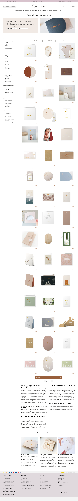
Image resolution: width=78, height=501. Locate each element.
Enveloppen (7, 88)
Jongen (6, 42)
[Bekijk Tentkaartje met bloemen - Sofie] (30, 260)
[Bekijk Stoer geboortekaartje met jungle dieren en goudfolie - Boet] (48, 301)
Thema (29, 40)
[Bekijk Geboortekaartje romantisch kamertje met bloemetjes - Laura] (48, 260)
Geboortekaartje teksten (10, 119)
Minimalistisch (7, 68)
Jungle (6, 59)
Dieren (6, 55)
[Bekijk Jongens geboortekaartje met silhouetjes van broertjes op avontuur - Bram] (30, 197)
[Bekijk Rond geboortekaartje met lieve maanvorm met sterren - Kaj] (30, 72)
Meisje (6, 44)
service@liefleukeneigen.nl (40, 498)
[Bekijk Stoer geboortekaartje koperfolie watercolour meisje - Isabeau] (30, 155)
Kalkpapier (7, 78)
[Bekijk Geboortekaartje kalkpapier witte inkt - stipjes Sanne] (67, 301)
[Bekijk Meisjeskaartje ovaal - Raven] (48, 343)
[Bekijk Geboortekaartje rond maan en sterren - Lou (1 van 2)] (48, 114)
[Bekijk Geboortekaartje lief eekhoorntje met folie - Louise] (67, 134)
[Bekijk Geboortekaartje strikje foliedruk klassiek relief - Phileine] (30, 114)
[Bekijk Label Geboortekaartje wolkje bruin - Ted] (30, 176)
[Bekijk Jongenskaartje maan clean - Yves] (67, 218)
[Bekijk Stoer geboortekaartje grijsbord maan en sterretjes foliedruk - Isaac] (67, 51)
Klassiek (6, 56)
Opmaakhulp (7, 114)
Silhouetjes (7, 64)
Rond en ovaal (8, 81)
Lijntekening (7, 65)
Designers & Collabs (48, 40)
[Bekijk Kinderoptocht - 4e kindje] (30, 364)
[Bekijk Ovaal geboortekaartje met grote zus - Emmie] (48, 364)
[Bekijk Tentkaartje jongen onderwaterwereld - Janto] (30, 322)
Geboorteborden (8, 100)
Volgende (38, 377)
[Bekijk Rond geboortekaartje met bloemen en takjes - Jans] (48, 176)
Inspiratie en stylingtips (9, 122)
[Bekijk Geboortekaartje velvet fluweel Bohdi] (67, 155)
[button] (65, 7)
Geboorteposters (8, 103)
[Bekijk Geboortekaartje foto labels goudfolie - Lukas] (48, 134)
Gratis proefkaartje (9, 48)
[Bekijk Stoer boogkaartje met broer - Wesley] (48, 322)
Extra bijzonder (37, 40)
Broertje (6, 61)
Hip (5, 67)
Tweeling (6, 47)
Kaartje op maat (8, 116)
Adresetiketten (8, 91)
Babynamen (7, 117)
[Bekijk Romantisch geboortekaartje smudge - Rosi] (67, 260)
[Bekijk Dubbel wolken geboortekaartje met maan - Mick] (67, 176)
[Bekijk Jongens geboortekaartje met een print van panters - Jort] (67, 197)
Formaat (58, 40)
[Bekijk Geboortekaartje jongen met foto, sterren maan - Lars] (30, 134)
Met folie (6, 76)
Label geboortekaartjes (9, 79)
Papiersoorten (8, 120)
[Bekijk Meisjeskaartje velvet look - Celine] (67, 72)
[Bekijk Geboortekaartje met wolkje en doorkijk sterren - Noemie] (30, 218)
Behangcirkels (7, 105)
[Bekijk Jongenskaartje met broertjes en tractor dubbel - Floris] (48, 280)
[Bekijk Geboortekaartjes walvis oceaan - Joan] (48, 218)
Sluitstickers (7, 89)
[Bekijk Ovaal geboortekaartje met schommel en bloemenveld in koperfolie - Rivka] (48, 239)
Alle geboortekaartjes (9, 41)
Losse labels (7, 94)
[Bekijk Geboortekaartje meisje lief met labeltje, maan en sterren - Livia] (67, 93)
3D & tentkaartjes (8, 75)
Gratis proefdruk (8, 113)
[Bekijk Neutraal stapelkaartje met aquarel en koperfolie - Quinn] (67, 239)
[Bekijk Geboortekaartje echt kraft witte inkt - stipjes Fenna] (30, 343)
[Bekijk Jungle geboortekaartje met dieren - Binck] (48, 197)
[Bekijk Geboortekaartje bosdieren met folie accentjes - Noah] (30, 93)
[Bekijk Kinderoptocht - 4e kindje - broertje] (67, 364)
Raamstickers (7, 106)
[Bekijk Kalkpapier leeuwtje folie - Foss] (67, 114)
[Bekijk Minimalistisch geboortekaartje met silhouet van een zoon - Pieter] (30, 51)
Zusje (6, 62)
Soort (23, 40)
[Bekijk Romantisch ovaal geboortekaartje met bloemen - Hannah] (48, 51)
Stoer (6, 58)
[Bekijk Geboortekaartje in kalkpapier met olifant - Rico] (67, 343)
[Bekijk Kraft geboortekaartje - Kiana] (48, 155)
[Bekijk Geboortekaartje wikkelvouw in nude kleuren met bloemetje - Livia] (30, 239)
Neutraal (6, 45)
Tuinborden (7, 102)
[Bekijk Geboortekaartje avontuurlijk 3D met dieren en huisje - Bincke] (67, 322)
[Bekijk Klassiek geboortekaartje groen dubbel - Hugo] (30, 301)
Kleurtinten (65, 40)
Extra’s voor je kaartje (9, 92)
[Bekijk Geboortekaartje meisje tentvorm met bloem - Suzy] (30, 280)
